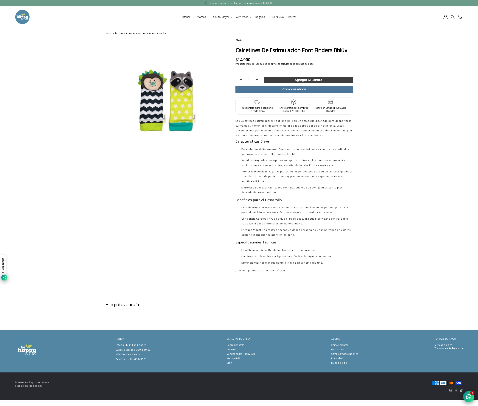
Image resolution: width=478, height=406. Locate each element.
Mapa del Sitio (339, 362)
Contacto (232, 349)
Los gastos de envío (266, 63)
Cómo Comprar (339, 345)
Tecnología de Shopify (28, 385)
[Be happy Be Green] (22, 17)
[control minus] (239, 79)
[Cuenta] (445, 17)
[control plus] (259, 79)
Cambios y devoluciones (344, 353)
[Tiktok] (461, 390)
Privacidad (337, 358)
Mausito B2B (233, 358)
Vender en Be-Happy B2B (241, 353)
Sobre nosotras (235, 345)
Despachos (337, 349)
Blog (229, 362)
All (114, 33)
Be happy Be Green (37, 382)
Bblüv (238, 40)
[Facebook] (456, 390)
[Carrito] (460, 17)
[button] (453, 17)
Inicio (108, 33)
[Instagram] (451, 390)
